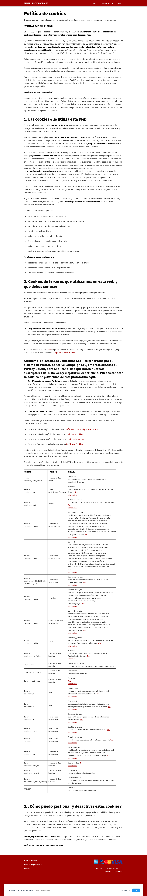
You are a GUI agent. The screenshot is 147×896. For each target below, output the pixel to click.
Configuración (125, 890)
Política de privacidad (33, 865)
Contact (27, 868)
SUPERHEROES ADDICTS (36, 3)
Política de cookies (32, 861)
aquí (49, 349)
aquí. (92, 377)
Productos (106, 3)
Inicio (95, 3)
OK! (136, 890)
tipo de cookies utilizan (65, 352)
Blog (119, 3)
